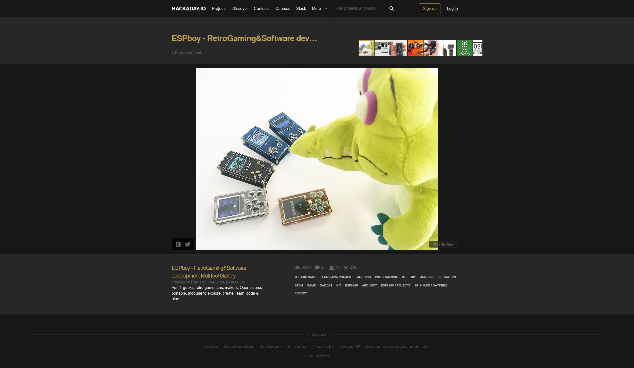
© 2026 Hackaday (317, 356)
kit (338, 285)
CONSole (427, 277)
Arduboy (369, 285)
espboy (301, 293)
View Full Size (443, 244)
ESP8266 (351, 285)
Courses (282, 8)
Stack (301, 8)
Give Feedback (270, 346)
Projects (219, 8)
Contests (261, 8)
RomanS (199, 282)
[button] (383, 48)
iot (404, 277)
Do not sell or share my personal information (397, 346)
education (447, 277)
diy (413, 277)
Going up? (318, 334)
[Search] (391, 8)
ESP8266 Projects (396, 285)
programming (386, 277)
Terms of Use (297, 346)
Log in (452, 8)
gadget (326, 285)
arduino (364, 277)
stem (299, 285)
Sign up (430, 8)
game (311, 285)
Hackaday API (349, 346)
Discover (240, 8)
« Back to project (186, 52)
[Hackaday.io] (189, 8)
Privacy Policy (323, 346)
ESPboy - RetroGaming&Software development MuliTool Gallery (288, 38)
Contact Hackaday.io (239, 346)
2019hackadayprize (431, 285)
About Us (211, 346)
